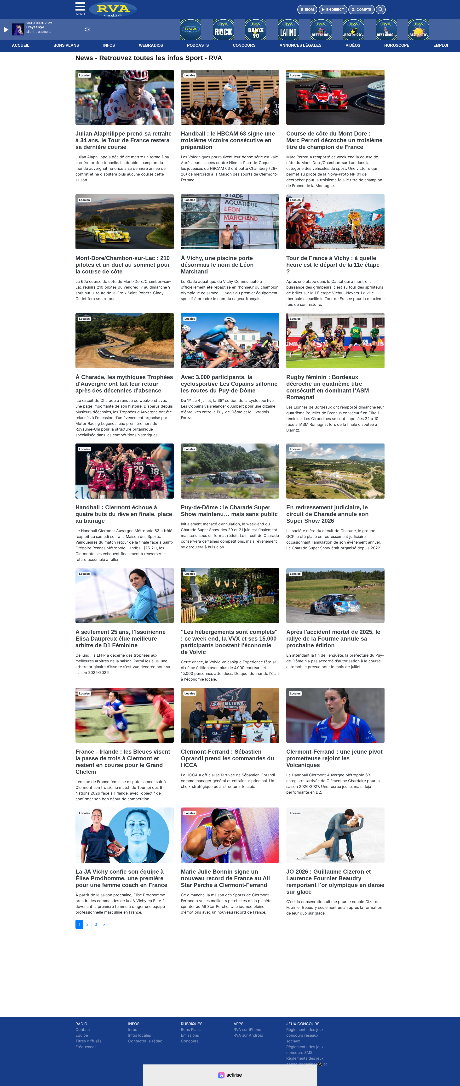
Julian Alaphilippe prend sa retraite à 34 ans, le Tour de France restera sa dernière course (123, 140)
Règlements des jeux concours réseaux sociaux (305, 1035)
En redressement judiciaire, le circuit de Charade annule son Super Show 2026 (327, 514)
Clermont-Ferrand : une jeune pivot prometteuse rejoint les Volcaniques (334, 758)
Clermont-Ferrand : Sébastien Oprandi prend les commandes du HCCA (227, 758)
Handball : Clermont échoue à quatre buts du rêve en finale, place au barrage (123, 514)
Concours (244, 45)
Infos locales (139, 1035)
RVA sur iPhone (247, 1029)
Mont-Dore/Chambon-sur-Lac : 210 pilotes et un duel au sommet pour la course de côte (122, 265)
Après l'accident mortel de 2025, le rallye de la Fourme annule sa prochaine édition (333, 638)
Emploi (440, 45)
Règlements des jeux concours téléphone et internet (306, 1064)
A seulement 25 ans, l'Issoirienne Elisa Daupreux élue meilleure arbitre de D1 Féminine (120, 638)
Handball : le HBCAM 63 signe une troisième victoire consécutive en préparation (228, 140)
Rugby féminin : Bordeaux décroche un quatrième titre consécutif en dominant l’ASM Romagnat (327, 387)
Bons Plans (66, 45)
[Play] (7, 30)
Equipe (81, 1035)
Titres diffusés (88, 1041)
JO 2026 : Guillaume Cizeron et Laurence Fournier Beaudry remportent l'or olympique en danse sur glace (335, 881)
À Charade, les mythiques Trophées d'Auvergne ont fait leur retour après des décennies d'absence (124, 384)
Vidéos (353, 45)
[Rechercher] (381, 9)
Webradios (151, 45)
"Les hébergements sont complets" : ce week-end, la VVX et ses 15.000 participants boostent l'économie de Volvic (229, 642)
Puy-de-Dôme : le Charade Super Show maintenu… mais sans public (229, 510)
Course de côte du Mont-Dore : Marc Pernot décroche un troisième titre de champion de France (334, 140)
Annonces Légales (301, 45)
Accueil (20, 45)
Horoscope (396, 45)
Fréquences (85, 1046)
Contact (82, 1029)
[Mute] (87, 29)
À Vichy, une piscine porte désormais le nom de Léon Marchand (217, 265)
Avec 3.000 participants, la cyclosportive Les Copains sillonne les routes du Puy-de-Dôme (229, 384)
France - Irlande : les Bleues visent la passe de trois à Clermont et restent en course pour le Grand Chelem (122, 761)
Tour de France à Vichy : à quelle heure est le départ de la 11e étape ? (333, 265)
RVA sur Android (248, 1035)
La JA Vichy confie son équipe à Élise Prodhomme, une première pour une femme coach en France (121, 878)
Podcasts (198, 45)
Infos (109, 45)
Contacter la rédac (145, 1041)
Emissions (190, 1035)
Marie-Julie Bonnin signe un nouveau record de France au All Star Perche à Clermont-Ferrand (225, 878)
